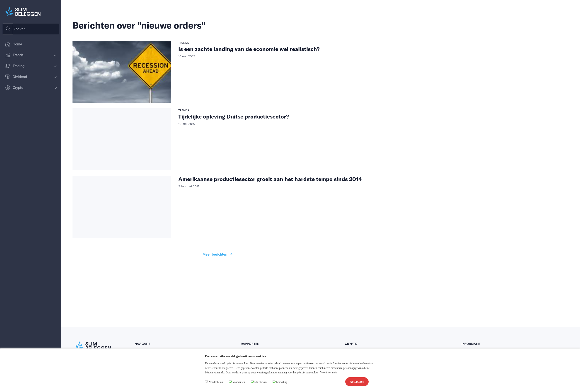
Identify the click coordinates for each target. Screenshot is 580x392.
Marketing (281, 382)
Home (17, 44)
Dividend (20, 77)
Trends (18, 55)
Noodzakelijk (216, 382)
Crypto (18, 88)
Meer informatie (328, 372)
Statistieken (260, 382)
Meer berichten (215, 254)
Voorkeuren (238, 382)
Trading (18, 66)
